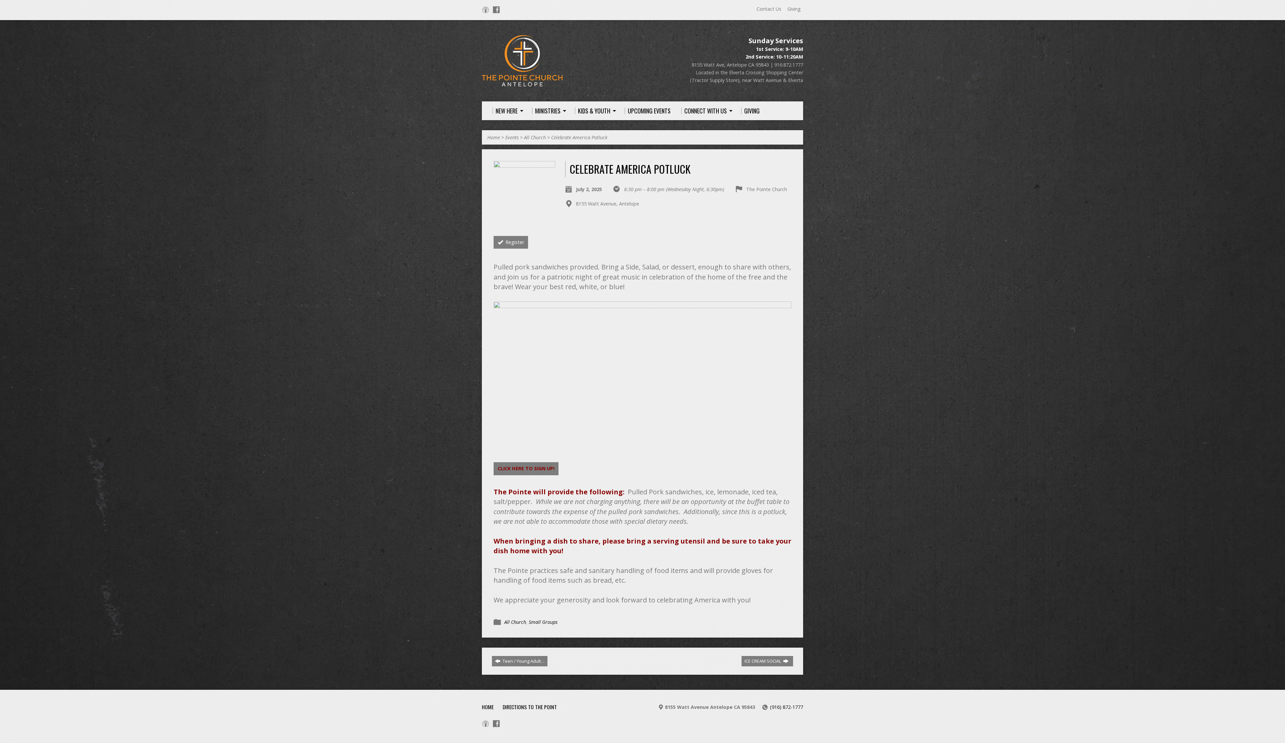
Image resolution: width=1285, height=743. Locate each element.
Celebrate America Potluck (579, 137)
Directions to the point (530, 707)
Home (493, 137)
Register (514, 242)
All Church (535, 137)
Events (512, 137)
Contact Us (769, 9)
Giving (794, 9)
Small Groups (543, 622)
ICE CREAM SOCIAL (763, 661)
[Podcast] (485, 9)
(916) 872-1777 (786, 707)
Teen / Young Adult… (523, 661)
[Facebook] (496, 9)
